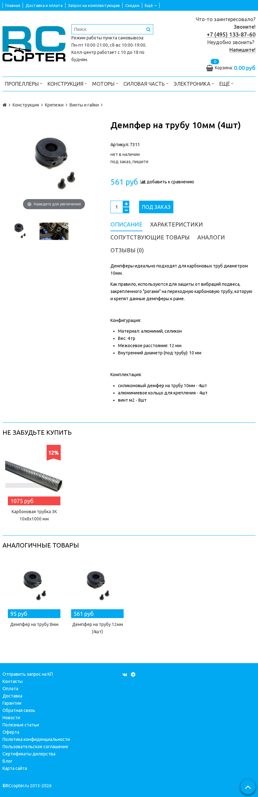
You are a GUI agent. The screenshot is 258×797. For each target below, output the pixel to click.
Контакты (13, 681)
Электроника (193, 84)
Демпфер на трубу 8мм (34, 624)
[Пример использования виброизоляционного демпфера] (54, 231)
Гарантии (12, 703)
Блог (8, 761)
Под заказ (156, 207)
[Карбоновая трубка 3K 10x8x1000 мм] (34, 474)
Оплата (10, 688)
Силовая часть (144, 84)
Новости (11, 717)
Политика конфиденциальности (36, 739)
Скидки (132, 5)
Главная (12, 5)
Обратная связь (19, 710)
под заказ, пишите (129, 161)
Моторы (104, 84)
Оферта (11, 732)
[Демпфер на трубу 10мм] (19, 231)
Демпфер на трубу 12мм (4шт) (97, 628)
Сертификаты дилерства (29, 753)
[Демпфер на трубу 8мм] (34, 587)
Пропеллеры (22, 84)
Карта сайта (15, 768)
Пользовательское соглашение (35, 746)
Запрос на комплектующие (94, 5)
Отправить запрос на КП (28, 674)
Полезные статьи (21, 724)
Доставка (12, 695)
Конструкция (66, 84)
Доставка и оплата (44, 5)
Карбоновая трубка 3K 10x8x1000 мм (34, 515)
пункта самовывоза (123, 37)
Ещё (149, 5)
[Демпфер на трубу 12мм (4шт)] (97, 587)
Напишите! (242, 50)
